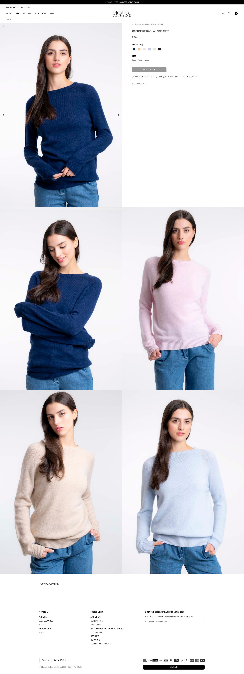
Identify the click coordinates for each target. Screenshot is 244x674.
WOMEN (43, 617)
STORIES (94, 636)
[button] (10, 13)
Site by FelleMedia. (75, 667)
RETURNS (95, 640)
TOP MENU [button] (43, 612)
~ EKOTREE (95, 625)
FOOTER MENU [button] (96, 612)
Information (138, 84)
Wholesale (174, 667)
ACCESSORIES (137, 24)
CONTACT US (96, 621)
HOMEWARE (45, 629)
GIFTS (42, 625)
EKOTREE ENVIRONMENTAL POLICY (107, 629)
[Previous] (3, 115)
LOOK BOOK (96, 632)
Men (41, 632)
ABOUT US (95, 617)
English (24, 7)
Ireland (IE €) (11, 7)
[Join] (202, 621)
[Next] (118, 115)
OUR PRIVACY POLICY (100, 644)
